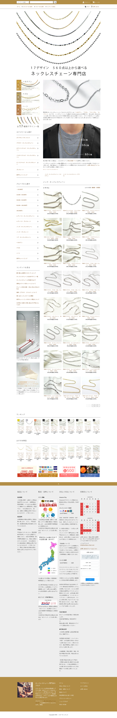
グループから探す (40, 6)
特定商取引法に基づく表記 (66, 695)
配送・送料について (64, 689)
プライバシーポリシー (65, 698)
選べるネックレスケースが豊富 (25, 296)
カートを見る (84, 686)
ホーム (18, 6)
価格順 (93, 187)
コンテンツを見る (51, 6)
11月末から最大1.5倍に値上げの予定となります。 (28, 303)
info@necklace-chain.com (87, 545)
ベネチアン (78, 112)
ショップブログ (63, 701)
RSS (60, 704)
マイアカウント (84, 683)
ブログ (88, 6)
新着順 (98, 187)
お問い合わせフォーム (93, 165)
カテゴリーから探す (27, 6)
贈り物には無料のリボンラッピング (26, 273)
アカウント (87, 2)
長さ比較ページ (72, 160)
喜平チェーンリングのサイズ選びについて (28, 299)
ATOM (64, 704)
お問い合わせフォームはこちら (88, 548)
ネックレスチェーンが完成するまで (26, 280)
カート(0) (97, 2)
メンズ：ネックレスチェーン (52, 169)
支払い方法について (64, 686)
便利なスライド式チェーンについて (26, 283)
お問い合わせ (96, 6)
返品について (63, 692)
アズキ (85, 112)
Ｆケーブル (93, 112)
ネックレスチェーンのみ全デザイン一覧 (27, 276)
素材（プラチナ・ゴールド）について (27, 292)
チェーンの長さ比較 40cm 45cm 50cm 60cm (28, 288)
